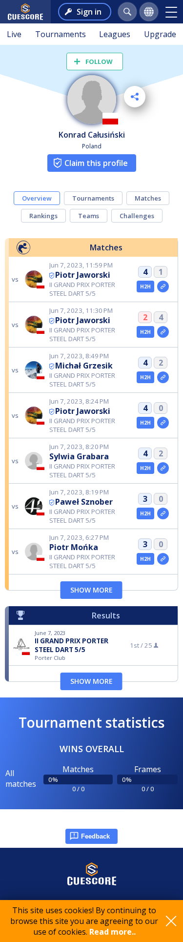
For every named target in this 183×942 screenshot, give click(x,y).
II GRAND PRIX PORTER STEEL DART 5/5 (71, 645)
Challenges (137, 215)
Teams (88, 215)
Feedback (95, 836)
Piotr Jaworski (82, 274)
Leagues (114, 34)
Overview (37, 198)
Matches (148, 198)
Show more (91, 589)
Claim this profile (96, 163)
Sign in (89, 11)
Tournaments (60, 34)
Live (14, 34)
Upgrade (160, 34)
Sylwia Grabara (79, 456)
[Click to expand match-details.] (163, 286)
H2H (145, 286)
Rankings (43, 215)
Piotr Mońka (73, 547)
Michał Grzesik (84, 365)
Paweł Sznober (84, 501)
